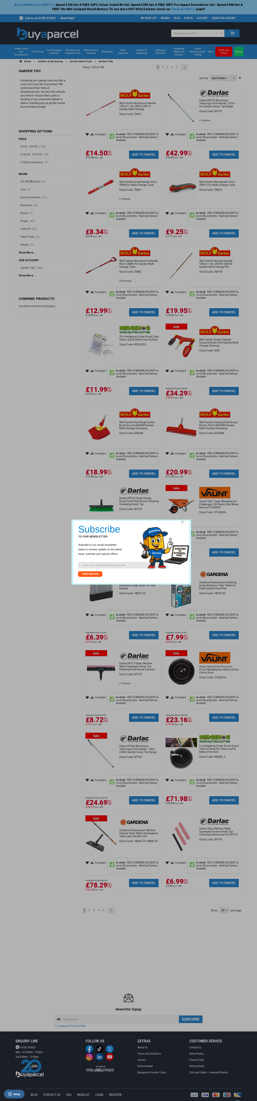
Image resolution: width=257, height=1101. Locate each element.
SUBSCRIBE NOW (90, 574)
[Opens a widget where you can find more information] (14, 1094)
